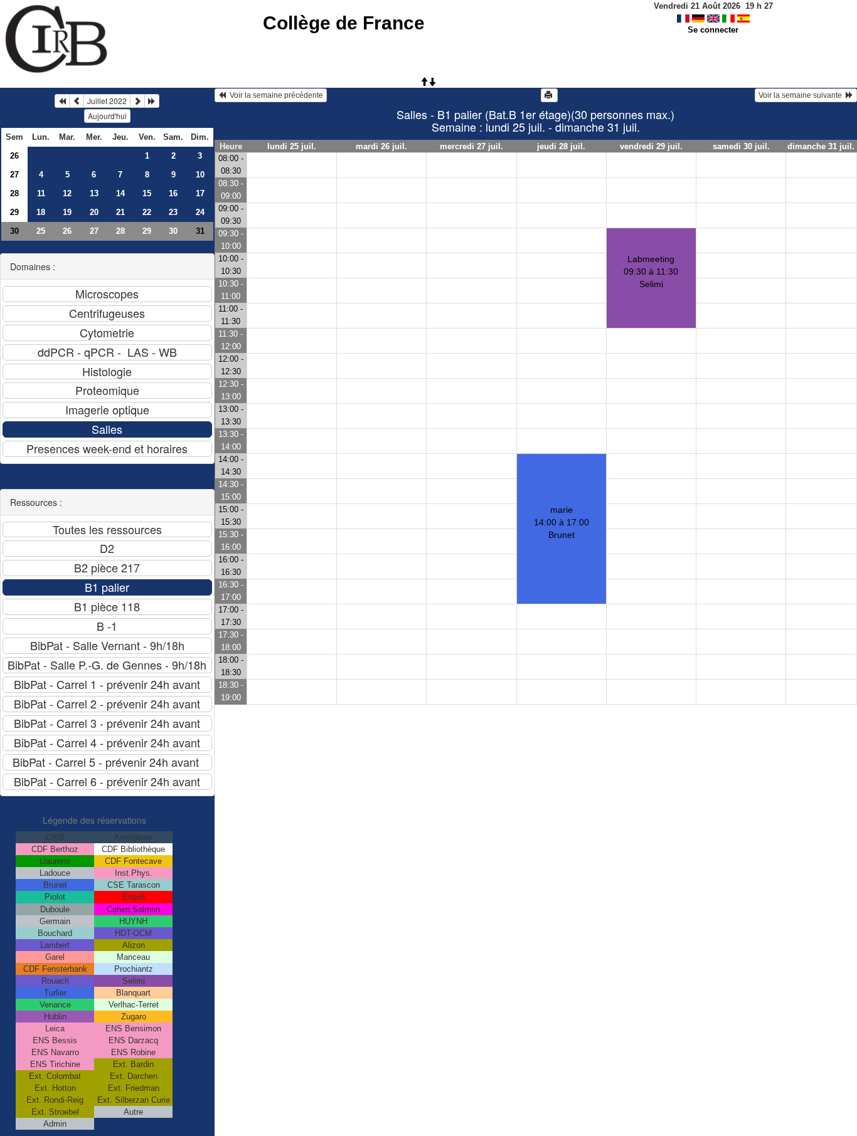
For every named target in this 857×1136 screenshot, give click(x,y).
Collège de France (344, 23)
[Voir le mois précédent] (76, 101)
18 (40, 212)
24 (200, 212)
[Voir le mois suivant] (137, 101)
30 (14, 231)
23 (173, 212)
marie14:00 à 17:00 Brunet (561, 522)
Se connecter (713, 29)
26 (14, 155)
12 (67, 193)
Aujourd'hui (107, 115)
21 (120, 212)
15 (146, 193)
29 (14, 212)
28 (14, 193)
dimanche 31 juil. (820, 146)
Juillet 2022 (107, 100)
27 (14, 174)
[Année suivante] (151, 101)
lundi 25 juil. (291, 146)
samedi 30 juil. (741, 146)
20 (94, 212)
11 (41, 193)
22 (146, 212)
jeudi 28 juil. (561, 146)
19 (67, 212)
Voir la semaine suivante (802, 95)
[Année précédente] (62, 101)
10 (200, 174)
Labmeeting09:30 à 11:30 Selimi (651, 271)
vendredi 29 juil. (651, 146)
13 (94, 193)
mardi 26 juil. (381, 146)
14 (120, 193)
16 (173, 193)
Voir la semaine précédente (274, 95)
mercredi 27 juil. (471, 146)
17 (200, 193)
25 (40, 231)
